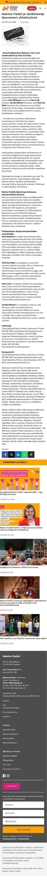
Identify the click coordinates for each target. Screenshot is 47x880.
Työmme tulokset (10, 756)
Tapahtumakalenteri (10, 734)
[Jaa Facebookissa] (5, 454)
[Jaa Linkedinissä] (18, 454)
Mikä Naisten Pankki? (11, 751)
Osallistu (6, 725)
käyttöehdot (24, 839)
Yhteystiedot (8, 760)
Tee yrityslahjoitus (10, 712)
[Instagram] (8, 775)
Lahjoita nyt (11, 786)
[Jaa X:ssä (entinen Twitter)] (11, 454)
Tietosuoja (7, 764)
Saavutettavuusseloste (11, 769)
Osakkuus (6, 716)
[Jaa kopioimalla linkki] (31, 454)
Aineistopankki (8, 738)
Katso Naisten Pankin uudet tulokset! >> (25, 2)
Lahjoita (32, 8)
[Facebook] (4, 775)
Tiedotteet (24, 22)
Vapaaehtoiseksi (9, 729)
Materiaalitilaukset (10, 743)
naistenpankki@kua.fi (12, 670)
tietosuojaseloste (10, 839)
